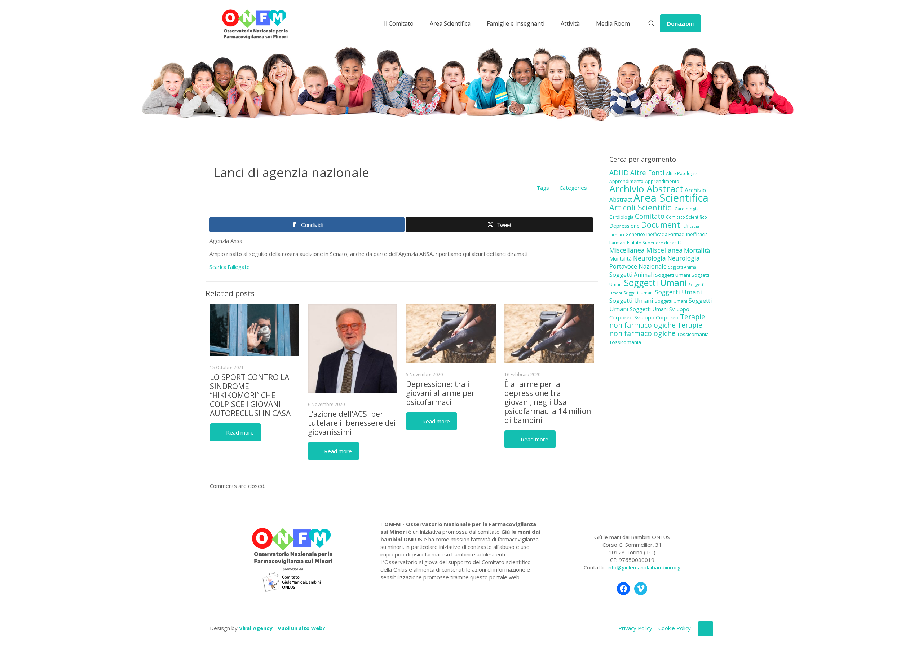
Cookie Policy (674, 628)
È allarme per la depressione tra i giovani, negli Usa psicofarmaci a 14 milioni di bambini (548, 402)
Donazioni (680, 23)
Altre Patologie (681, 173)
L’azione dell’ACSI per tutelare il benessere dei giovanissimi (352, 423)
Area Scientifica (670, 198)
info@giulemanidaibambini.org (644, 567)
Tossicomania (693, 334)
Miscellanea (627, 250)
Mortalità (697, 250)
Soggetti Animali (683, 267)
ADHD (619, 172)
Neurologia (649, 258)
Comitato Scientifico (686, 217)
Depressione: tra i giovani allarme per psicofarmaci (440, 393)
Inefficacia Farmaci (665, 234)
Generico (635, 234)
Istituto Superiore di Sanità (654, 242)
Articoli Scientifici (641, 207)
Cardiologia (687, 208)
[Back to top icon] (705, 628)
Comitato (649, 216)
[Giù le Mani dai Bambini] (254, 23)
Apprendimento (626, 181)
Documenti (661, 224)
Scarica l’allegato (229, 266)
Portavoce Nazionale (638, 266)
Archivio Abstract (646, 188)
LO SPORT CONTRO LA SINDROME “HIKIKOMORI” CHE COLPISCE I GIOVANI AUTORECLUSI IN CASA (250, 395)
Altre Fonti (647, 172)
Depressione (624, 225)
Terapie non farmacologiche (657, 321)
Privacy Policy (635, 628)
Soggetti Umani (672, 275)
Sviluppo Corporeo (656, 317)
